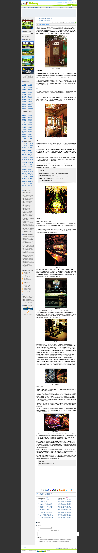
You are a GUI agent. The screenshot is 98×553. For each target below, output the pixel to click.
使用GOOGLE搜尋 (25, 36)
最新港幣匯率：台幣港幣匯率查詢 (64, 503)
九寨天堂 (27, 76)
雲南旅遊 (24, 89)
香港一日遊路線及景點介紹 (28, 244)
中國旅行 (24, 84)
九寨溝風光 (30, 103)
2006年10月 (30, 171)
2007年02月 (30, 168)
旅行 (26, 297)
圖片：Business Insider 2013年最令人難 (45, 517)
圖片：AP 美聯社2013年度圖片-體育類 (45, 514)
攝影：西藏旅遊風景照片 (28, 229)
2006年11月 (24, 171)
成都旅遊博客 (27, 282)
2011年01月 (24, 143)
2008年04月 (30, 155)
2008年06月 (30, 154)
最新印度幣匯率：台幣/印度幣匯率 (64, 512)
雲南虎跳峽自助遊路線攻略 (28, 262)
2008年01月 (24, 159)
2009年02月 (30, 147)
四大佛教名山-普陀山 (27, 208)
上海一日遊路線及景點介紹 (28, 245)
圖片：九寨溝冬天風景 (27, 215)
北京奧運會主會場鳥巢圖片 (28, 218)
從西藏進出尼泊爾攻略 (27, 265)
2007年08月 (30, 162)
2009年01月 (24, 149)
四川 (50, 7)
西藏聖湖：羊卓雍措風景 (28, 214)
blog (29, 296)
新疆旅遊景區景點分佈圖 (28, 254)
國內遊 (26, 79)
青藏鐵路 (30, 85)
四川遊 (28, 77)
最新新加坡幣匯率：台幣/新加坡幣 (64, 517)
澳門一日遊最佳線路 (27, 242)
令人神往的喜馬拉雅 (27, 231)
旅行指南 (24, 99)
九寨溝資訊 (30, 114)
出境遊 (29, 79)
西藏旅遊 (24, 77)
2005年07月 (24, 185)
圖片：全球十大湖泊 (27, 202)
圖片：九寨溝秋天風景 (27, 217)
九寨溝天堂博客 (28, 279)
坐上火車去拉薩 (28, 289)
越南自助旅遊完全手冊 (27, 238)
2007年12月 (30, 159)
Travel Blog (73, 22)
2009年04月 (30, 145)
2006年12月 (30, 169)
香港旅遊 (24, 91)
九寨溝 (24, 76)
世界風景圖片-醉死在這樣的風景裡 (64, 509)
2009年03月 (24, 147)
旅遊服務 (24, 134)
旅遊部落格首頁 (26, 81)
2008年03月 (24, 157)
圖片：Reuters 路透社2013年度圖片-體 (45, 515)
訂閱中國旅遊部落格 (28, 314)
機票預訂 (24, 133)
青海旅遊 (30, 89)
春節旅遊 (30, 92)
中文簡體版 (24, 7)
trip (33, 296)
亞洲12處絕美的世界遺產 (28, 195)
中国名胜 (24, 94)
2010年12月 (30, 143)
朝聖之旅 (24, 92)
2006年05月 (24, 176)
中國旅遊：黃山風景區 (27, 211)
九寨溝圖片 (24, 115)
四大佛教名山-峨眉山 (27, 206)
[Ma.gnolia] (60, 490)
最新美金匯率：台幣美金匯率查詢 (64, 504)
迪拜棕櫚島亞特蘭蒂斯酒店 (28, 225)
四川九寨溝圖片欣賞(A (27, 199)
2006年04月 (30, 176)
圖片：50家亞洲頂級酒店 (28, 212)
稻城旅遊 (31, 77)
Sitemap (70, 7)
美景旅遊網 (58, 548)
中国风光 (30, 94)
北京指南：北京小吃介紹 (28, 241)
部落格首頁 (35, 7)
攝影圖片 (30, 101)
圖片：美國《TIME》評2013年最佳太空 (45, 511)
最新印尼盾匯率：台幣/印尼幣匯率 (64, 507)
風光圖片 (24, 101)
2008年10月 (30, 150)
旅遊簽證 (30, 97)
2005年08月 (30, 183)
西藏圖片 (30, 119)
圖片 (60, 7)
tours (24, 296)
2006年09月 (24, 173)
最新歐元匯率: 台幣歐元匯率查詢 (64, 511)
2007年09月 (24, 162)
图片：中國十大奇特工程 (42, 501)
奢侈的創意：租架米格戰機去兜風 (45, 18)
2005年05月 (24, 187)
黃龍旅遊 (30, 115)
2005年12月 (30, 180)
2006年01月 (24, 180)
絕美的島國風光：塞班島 (28, 227)
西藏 (47, 7)
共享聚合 (26, 273)
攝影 (66, 7)
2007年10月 (30, 161)
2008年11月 (24, 150)
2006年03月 (24, 178)
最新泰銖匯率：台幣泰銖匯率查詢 (64, 514)
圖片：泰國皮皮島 (26, 219)
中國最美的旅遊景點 (27, 196)
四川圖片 (24, 124)
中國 (40, 7)
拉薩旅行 (24, 119)
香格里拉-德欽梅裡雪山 (27, 256)
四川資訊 (30, 122)
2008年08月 (30, 152)
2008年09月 (24, 152)
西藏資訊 (30, 117)
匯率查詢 (24, 97)
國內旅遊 (24, 127)
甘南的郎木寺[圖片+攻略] (28, 249)
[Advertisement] (49, 13)
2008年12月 (30, 149)
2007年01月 (24, 169)
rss (24, 272)
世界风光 (30, 96)
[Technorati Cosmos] (75, 22)
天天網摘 (26, 278)
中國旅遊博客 (27, 291)
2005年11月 (24, 181)
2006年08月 (30, 173)
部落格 (28, 297)
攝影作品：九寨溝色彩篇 (28, 222)
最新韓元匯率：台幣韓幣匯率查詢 (64, 500)
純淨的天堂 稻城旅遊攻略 (28, 255)
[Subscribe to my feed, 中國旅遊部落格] (74, 7)
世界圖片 (30, 129)
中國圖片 (24, 129)
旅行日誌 (30, 99)
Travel (27, 296)
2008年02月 (30, 157)
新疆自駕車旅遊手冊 (27, 267)
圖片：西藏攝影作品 (27, 192)
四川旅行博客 (27, 285)
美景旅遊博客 (27, 272)
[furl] (62, 490)
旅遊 (31, 297)
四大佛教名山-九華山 (27, 205)
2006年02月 (30, 178)
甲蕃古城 (31, 76)
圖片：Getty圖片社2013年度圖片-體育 (45, 512)
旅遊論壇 (24, 136)
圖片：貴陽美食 (26, 194)
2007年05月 (24, 166)
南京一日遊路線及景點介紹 (28, 246)
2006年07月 (24, 174)
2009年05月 (24, 145)
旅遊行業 (24, 104)
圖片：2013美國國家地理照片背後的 (45, 503)
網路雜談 (24, 108)
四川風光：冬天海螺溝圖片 (28, 228)
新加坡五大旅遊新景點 (27, 248)
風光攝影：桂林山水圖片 (28, 224)
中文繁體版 (29, 7)
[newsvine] (55, 490)
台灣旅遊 (30, 91)
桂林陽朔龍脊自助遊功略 (28, 258)
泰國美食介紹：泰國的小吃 (28, 236)
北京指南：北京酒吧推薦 (28, 239)
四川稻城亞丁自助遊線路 (28, 259)
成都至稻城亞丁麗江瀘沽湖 (28, 252)
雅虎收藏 (26, 275)
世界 (43, 7)
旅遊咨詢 (30, 134)
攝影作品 (24, 103)
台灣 (53, 7)
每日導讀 (30, 106)
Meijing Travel (27, 286)
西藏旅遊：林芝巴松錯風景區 (45, 20)
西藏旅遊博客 (27, 281)
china (31, 296)
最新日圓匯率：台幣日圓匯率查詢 (64, 506)
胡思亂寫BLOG (28, 283)
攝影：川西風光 (26, 221)
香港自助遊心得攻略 (27, 251)
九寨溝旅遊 (24, 114)
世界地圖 (30, 138)
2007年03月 (24, 168)
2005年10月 (30, 181)
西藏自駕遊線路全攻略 (27, 261)
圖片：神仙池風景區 (27, 204)
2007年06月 (30, 164)
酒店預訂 (30, 133)
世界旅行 (30, 84)
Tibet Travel (27, 276)
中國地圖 (24, 138)
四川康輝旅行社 (28, 288)
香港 (56, 7)
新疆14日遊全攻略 (26, 264)
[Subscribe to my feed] (28, 313)
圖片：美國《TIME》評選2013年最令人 (45, 504)
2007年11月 (24, 161)
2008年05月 (24, 155)
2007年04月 (30, 166)
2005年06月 (30, 185)
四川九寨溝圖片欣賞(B (27, 201)
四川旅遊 (24, 87)
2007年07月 (24, 164)
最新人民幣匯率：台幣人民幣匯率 (64, 501)
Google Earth (30, 108)
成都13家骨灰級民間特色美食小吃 (44, 500)
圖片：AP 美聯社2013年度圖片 (44, 509)
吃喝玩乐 (30, 104)
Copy (44, 519)
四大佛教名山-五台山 (27, 209)
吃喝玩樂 (67, 22)
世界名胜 (24, 96)
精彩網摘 (24, 106)
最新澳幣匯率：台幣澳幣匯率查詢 (64, 515)
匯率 (63, 7)
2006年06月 (30, 174)
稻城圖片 (30, 124)
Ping (37, 519)
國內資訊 (30, 127)
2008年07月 (24, 154)
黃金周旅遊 (24, 131)
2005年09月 (24, 183)
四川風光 (30, 87)
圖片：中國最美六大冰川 (28, 198)
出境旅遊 (30, 131)
